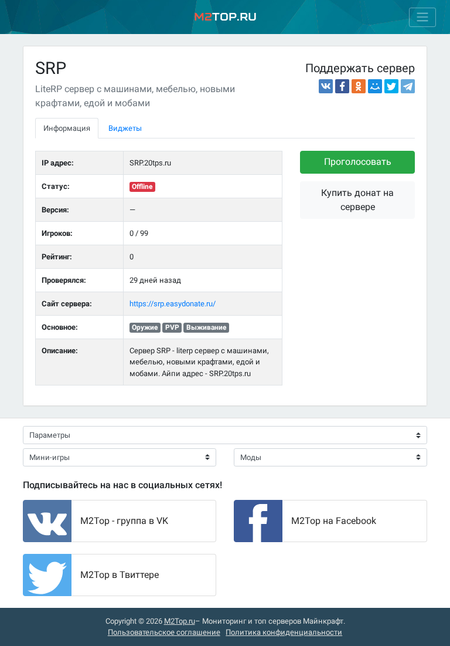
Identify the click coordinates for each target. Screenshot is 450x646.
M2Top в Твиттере (119, 574)
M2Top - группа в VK (124, 520)
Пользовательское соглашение (164, 632)
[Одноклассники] (359, 86)
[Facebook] (342, 86)
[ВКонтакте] (326, 86)
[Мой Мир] (375, 86)
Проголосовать (357, 161)
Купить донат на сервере (357, 199)
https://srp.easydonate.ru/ (172, 303)
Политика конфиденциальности (284, 632)
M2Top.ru (179, 621)
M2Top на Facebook (333, 520)
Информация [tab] (66, 128)
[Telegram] (408, 86)
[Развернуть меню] (422, 17)
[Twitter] (391, 86)
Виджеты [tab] (125, 128)
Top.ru (225, 17)
